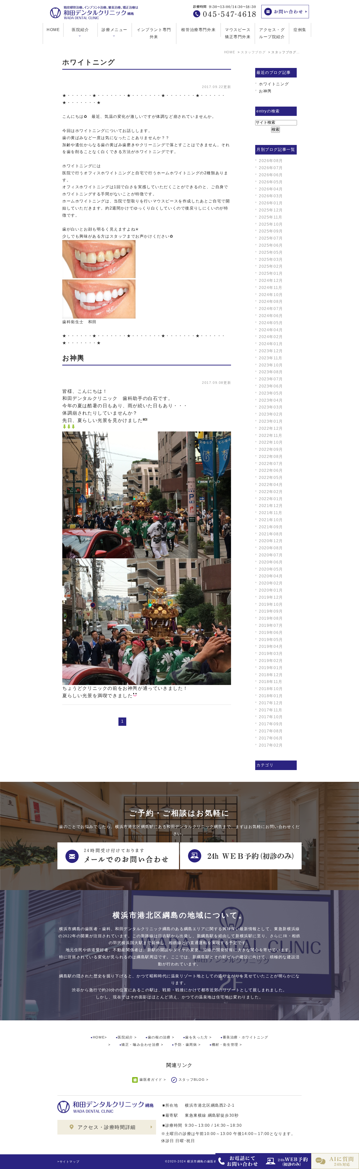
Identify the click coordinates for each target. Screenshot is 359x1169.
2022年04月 (271, 485)
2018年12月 (271, 675)
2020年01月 (271, 590)
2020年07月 (271, 555)
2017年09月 (271, 724)
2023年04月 (271, 400)
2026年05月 (271, 182)
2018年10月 (271, 689)
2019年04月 (271, 646)
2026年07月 (271, 168)
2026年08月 (271, 161)
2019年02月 (271, 661)
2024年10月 (271, 295)
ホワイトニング (88, 62)
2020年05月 (271, 569)
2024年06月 (271, 316)
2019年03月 (271, 653)
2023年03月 (271, 407)
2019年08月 (271, 618)
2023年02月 (271, 414)
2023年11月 (271, 358)
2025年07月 (271, 238)
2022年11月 (271, 435)
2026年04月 (271, 189)
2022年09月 (271, 449)
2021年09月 (271, 527)
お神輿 (73, 358)
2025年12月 (271, 210)
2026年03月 (271, 196)
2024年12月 (271, 280)
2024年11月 (271, 288)
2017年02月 (271, 745)
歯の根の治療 (159, 1037)
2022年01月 (271, 499)
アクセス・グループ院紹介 (272, 33)
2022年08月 (271, 456)
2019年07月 (271, 625)
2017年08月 (271, 731)
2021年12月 (271, 506)
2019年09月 (271, 611)
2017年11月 (271, 710)
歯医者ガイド (150, 1079)
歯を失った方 (196, 1037)
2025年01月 (271, 273)
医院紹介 (125, 1037)
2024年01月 (271, 344)
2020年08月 (271, 548)
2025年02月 (271, 266)
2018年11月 (271, 682)
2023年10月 (271, 365)
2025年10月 (271, 224)
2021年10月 (271, 520)
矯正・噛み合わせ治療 (140, 1045)
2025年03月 (271, 259)
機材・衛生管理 (225, 1045)
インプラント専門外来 (154, 33)
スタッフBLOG (192, 1079)
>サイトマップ (68, 1161)
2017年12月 (271, 703)
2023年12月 (271, 351)
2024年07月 (271, 309)
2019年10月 (271, 604)
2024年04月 (271, 330)
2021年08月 (271, 534)
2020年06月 (271, 562)
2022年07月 (271, 464)
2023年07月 (271, 379)
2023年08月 (271, 372)
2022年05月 (271, 477)
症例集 (300, 30)
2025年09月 (271, 231)
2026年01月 (271, 203)
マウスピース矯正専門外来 (238, 33)
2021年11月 (271, 513)
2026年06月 (271, 175)
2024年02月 (271, 337)
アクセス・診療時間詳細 (107, 1127)
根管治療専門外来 (198, 30)
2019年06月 (271, 632)
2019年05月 (271, 640)
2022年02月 (271, 492)
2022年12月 (271, 428)
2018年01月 (271, 696)
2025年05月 (271, 252)
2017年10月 (271, 717)
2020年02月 (271, 583)
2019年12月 (271, 597)
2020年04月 (271, 576)
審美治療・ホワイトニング (245, 1037)
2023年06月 (271, 386)
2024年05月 (271, 323)
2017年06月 (271, 738)
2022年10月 (271, 442)
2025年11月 (271, 217)
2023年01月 (271, 421)
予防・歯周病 (185, 1045)
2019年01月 (271, 668)
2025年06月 (271, 245)
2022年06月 (271, 470)
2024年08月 (271, 301)
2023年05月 (271, 393)
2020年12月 (271, 541)
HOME (53, 30)
